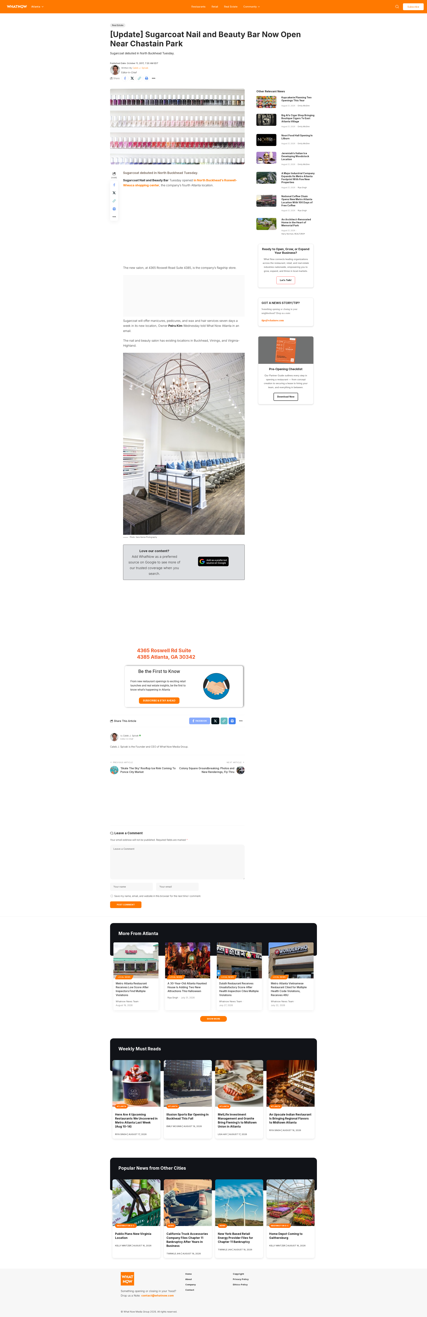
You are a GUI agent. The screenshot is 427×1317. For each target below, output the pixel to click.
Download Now (285, 396)
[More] (153, 78)
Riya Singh (302, 187)
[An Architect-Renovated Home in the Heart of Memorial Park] (266, 224)
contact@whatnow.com (157, 1295)
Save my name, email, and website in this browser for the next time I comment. (157, 896)
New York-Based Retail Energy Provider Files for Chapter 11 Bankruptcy (235, 1238)
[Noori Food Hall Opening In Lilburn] (266, 140)
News (171, 1226)
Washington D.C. (126, 1226)
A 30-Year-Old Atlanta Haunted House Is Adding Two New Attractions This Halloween (187, 987)
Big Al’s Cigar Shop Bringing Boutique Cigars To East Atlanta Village (297, 118)
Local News (124, 977)
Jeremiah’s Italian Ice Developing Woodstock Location (295, 156)
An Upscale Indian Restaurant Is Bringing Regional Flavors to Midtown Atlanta (290, 1118)
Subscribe (413, 6)
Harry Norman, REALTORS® (293, 234)
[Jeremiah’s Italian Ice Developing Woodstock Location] (266, 158)
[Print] (146, 78)
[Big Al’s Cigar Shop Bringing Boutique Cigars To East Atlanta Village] (266, 120)
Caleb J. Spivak (140, 67)
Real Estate (231, 6)
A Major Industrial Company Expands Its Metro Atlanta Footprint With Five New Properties (298, 178)
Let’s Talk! (286, 280)
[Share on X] (132, 78)
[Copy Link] (139, 78)
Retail (214, 6)
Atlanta (121, 1106)
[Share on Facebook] (125, 78)
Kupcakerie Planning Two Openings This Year (296, 99)
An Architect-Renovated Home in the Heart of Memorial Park (296, 222)
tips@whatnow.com (273, 320)
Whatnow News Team (127, 1001)
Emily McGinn (304, 105)
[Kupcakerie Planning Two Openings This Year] (266, 102)
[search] (397, 6)
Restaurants (198, 6)
